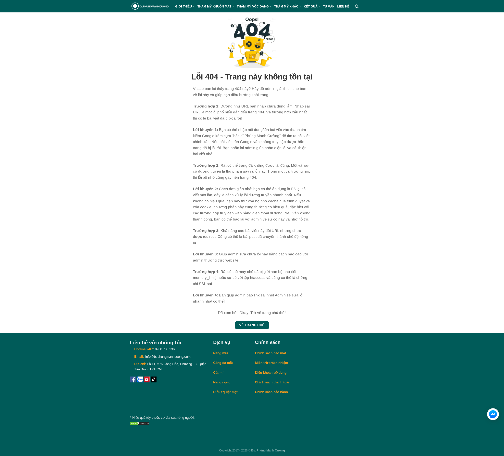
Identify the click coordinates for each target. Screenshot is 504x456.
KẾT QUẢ (311, 6)
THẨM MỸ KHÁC (286, 6)
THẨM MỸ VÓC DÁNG (253, 6)
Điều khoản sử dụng (270, 373)
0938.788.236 (165, 349)
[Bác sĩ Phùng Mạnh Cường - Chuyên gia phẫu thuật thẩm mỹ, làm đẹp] (149, 6)
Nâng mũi (220, 353)
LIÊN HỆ (343, 6)
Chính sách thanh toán (272, 382)
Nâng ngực (221, 382)
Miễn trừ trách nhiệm (271, 363)
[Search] (357, 6)
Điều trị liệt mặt (225, 392)
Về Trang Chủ (252, 325)
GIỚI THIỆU (183, 6)
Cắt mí (218, 373)
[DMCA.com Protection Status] (140, 423)
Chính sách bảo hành (271, 392)
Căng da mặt (223, 363)
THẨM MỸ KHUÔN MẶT (214, 6)
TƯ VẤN (329, 6)
